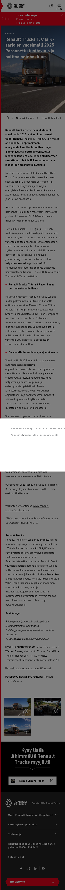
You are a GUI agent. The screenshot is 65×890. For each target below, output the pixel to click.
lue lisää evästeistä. (49, 434)
